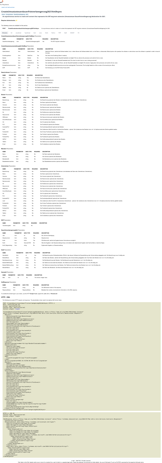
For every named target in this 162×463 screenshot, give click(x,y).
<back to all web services (7, 7)
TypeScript (27, 33)
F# (78, 33)
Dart (35, 33)
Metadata (4, 33)
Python (53, 33)
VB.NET (72, 33)
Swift (65, 33)
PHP (60, 33)
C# (11, 33)
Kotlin (46, 33)
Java (40, 33)
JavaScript (18, 33)
